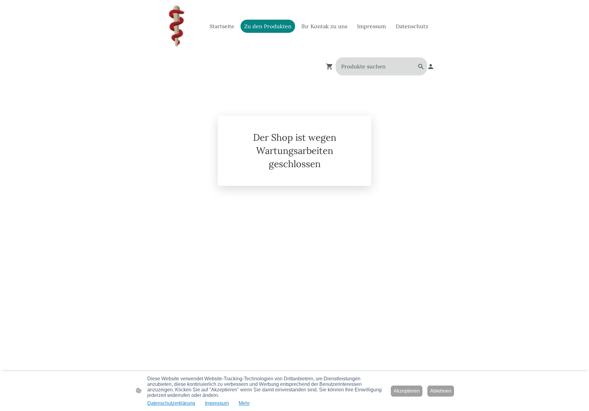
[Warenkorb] (331, 66)
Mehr (244, 403)
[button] (421, 66)
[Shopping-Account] (430, 66)
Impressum (217, 403)
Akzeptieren (407, 391)
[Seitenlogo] (176, 26)
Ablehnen (440, 391)
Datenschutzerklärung (171, 403)
